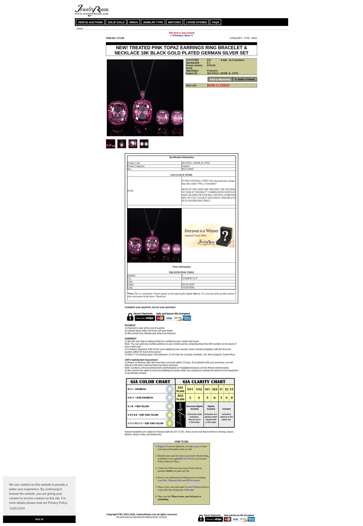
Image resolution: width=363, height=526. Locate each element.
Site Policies (188, 458)
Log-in (196, 446)
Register (161, 446)
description (180, 455)
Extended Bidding (193, 487)
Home (80, 28)
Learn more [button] (17, 508)
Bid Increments (193, 480)
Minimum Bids (175, 480)
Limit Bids (162, 480)
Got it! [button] (39, 519)
